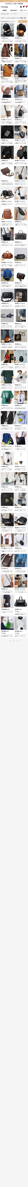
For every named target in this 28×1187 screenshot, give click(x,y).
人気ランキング (23, 10)
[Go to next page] (17, 640)
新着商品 (5, 10)
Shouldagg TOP (5, 13)
